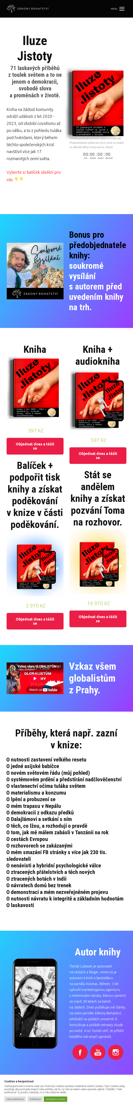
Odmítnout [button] (35, 1099)
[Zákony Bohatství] (27, 8)
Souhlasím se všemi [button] (55, 1099)
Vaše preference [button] (15, 1099)
